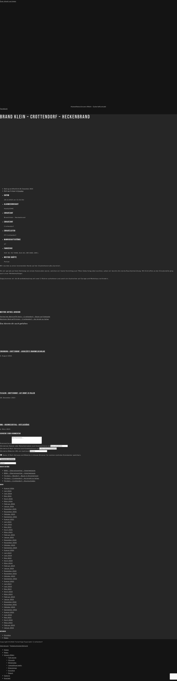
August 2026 (9, 488)
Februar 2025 (9, 535)
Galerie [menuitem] (7, 675)
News (78, 106)
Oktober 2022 (9, 607)
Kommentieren (6, 443)
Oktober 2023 (9, 576)
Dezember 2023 (10, 571)
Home (73, 106)
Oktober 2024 (9, 545)
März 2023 (8, 594)
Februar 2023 (9, 597)
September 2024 (10, 548)
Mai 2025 (8, 527)
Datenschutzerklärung (19, 646)
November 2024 (10, 542)
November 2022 (10, 604)
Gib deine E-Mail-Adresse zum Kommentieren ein (19, 448)
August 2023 (9, 581)
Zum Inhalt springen (8, 1)
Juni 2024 (8, 555)
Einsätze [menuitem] (11, 670)
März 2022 (8, 622)
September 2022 (10, 610)
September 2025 (10, 517)
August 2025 (9, 519)
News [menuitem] (6, 652)
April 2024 (8, 560)
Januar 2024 (9, 568)
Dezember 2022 (10, 602)
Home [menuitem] (6, 650)
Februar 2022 (9, 625)
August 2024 (9, 550)
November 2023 (10, 573)
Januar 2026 (9, 506)
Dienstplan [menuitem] (12, 668)
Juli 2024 (7, 553)
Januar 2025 (9, 537)
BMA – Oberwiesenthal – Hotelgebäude (15, 425)
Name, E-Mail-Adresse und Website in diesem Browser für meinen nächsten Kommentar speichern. (42, 455)
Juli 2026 (7, 491)
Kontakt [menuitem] (7, 678)
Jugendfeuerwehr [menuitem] (15, 665)
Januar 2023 (9, 599)
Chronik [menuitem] (11, 660)
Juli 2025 (7, 522)
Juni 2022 (8, 615)
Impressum (4, 646)
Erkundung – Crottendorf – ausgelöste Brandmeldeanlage (22, 351)
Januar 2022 (9, 628)
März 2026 (8, 501)
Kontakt (102, 106)
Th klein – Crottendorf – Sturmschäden (19, 481)
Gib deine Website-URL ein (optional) (15, 451)
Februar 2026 (9, 504)
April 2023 (8, 591)
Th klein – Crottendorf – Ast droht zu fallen (21, 478)
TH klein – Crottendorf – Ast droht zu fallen (17, 393)
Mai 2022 (8, 617)
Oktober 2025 (9, 514)
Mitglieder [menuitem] (12, 663)
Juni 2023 (8, 586)
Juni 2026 (8, 493)
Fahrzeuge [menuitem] (12, 657)
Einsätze (20, 191)
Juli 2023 (7, 584)
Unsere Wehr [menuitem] (9, 655)
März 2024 (8, 563)
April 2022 (8, 620)
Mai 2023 (8, 589)
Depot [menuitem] (10, 673)
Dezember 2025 (10, 509)
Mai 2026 (8, 496)
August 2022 (9, 612)
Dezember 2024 (10, 540)
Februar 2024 (9, 566)
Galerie (96, 106)
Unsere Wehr (86, 106)
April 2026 (8, 499)
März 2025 (8, 532)
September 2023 (10, 579)
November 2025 (10, 511)
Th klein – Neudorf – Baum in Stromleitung (21, 476)
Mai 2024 (8, 558)
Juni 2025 (8, 524)
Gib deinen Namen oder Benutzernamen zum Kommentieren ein (25, 446)
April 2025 (8, 530)
